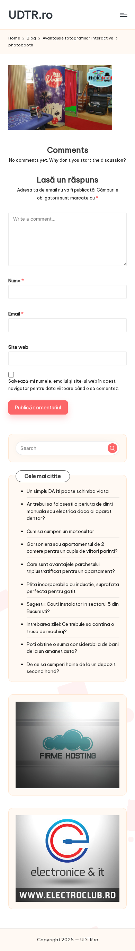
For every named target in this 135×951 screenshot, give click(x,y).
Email (16, 314)
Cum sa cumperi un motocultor (60, 531)
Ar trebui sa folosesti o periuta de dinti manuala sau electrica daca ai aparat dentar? (70, 511)
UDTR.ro (30, 15)
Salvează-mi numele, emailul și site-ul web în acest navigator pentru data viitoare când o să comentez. (63, 385)
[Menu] (123, 15)
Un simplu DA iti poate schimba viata (68, 491)
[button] (112, 448)
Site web (18, 347)
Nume (16, 280)
